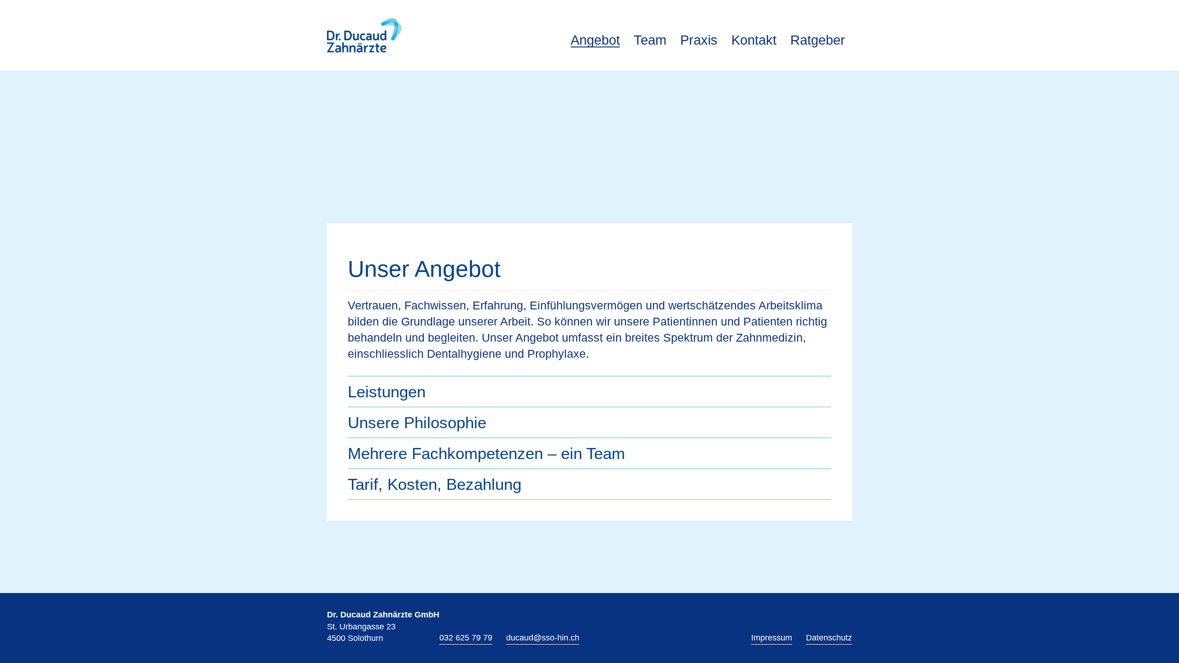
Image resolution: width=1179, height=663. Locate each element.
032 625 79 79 (465, 637)
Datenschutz (829, 637)
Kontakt (753, 40)
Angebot (595, 40)
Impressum (771, 637)
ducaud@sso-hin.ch (542, 637)
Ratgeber (817, 40)
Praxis (699, 40)
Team (650, 40)
